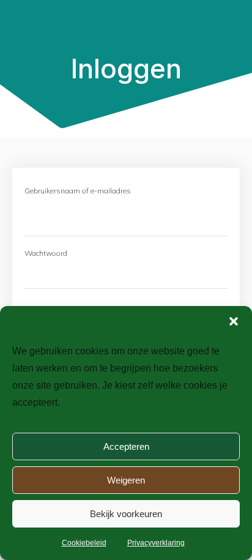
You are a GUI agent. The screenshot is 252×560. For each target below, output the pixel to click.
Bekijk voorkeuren (126, 514)
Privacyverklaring (156, 543)
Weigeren (126, 480)
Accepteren (126, 446)
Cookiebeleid (84, 543)
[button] (234, 321)
